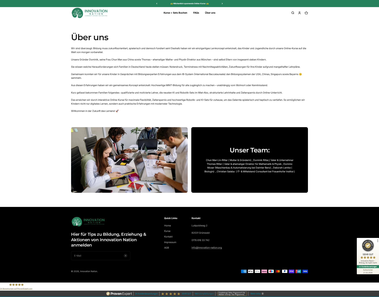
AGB (166, 247)
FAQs (196, 12)
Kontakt (168, 236)
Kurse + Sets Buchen (175, 12)
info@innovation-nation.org (207, 247)
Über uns (210, 12)
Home (167, 225)
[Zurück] (156, 3)
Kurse (167, 231)
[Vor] (222, 3)
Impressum (170, 242)
